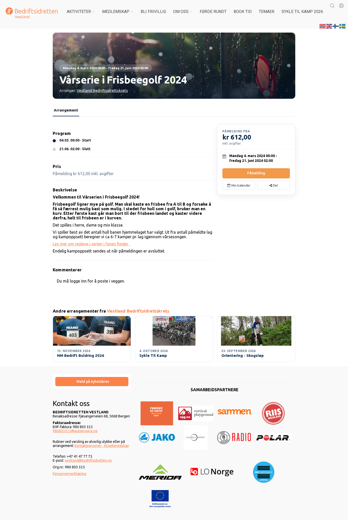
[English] (329, 25)
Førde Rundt (213, 11)
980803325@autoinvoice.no (75, 431)
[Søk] (332, 5)
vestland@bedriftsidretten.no (88, 460)
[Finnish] (336, 25)
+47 (70, 456)
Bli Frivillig (153, 11)
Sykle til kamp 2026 (302, 11)
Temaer (266, 11)
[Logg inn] (341, 5)
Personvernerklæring (69, 474)
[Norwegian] (322, 25)
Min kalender (240, 185)
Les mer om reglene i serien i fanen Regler (91, 244)
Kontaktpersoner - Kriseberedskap (102, 446)
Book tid (243, 11)
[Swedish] (342, 25)
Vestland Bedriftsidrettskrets (102, 90)
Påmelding (256, 173)
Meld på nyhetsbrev (92, 382)
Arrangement (66, 110)
